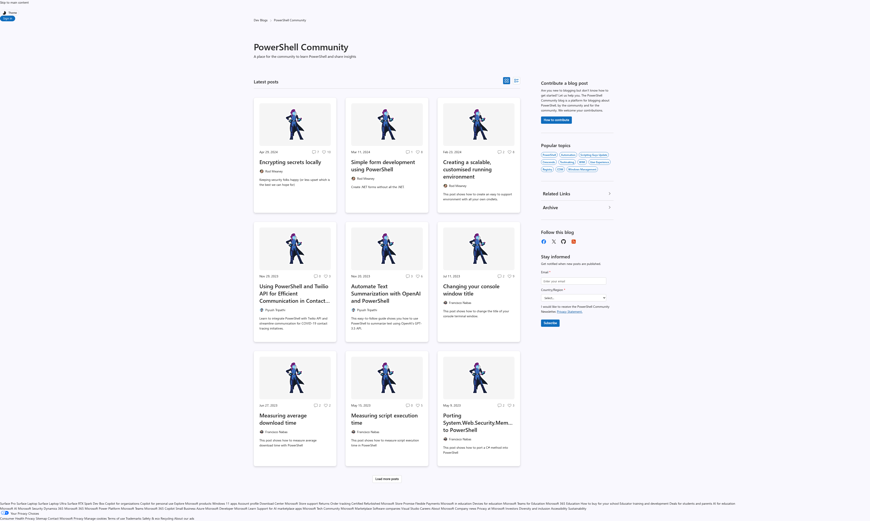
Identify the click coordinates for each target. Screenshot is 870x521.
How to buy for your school (600, 503)
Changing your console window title (471, 289)
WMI (582, 162)
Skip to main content (14, 2)
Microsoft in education (456, 503)
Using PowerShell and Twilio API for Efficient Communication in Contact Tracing (293, 293)
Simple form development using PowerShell (383, 165)
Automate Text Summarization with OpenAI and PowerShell (386, 293)
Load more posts (387, 479)
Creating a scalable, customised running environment (467, 169)
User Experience (599, 162)
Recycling (167, 518)
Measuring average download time (283, 419)
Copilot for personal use (156, 503)
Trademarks (133, 518)
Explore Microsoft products (192, 503)
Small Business (186, 508)
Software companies (386, 508)
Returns (324, 503)
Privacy (79, 518)
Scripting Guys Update (593, 155)
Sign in (7, 18)
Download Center (272, 503)
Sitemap (41, 518)
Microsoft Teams (132, 508)
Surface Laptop (27, 503)
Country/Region (553, 290)
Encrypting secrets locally (290, 161)
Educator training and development (644, 503)
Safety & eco (151, 518)
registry (547, 169)
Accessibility (559, 508)
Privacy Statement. (569, 311)
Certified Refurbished (365, 503)
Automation (568, 155)
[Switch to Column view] (516, 80)
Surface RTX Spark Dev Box (85, 503)
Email (546, 272)
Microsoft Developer (219, 508)
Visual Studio (410, 508)
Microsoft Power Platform (102, 508)
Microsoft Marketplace (356, 508)
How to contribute (556, 120)
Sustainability (577, 508)
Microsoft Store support (301, 503)
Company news (465, 508)
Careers (425, 508)
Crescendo (549, 162)
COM (560, 169)
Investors (511, 508)
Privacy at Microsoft (491, 508)
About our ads (184, 518)
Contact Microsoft (60, 518)
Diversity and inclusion (534, 508)
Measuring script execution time (384, 419)
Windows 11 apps (224, 503)
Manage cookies (95, 518)
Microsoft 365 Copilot (159, 508)
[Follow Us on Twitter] (553, 241)
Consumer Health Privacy (17, 518)
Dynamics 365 (53, 508)
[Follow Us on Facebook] (543, 241)
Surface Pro (8, 503)
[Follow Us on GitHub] (563, 241)
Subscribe (550, 323)
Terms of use (116, 518)
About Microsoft (442, 508)
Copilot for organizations (122, 503)
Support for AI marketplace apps (279, 508)
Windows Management (582, 169)
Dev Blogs (261, 20)
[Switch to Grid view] (506, 80)
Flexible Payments (427, 503)
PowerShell (549, 155)
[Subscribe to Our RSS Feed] (573, 241)
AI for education (724, 503)
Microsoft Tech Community (321, 508)
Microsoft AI (8, 508)
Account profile (248, 503)
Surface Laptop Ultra (52, 503)
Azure (200, 508)
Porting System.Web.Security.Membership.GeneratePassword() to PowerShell (479, 422)
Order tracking (340, 503)
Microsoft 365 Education (563, 503)
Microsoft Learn (245, 508)
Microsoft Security (30, 508)
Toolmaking (567, 162)
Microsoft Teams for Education (524, 503)
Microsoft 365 (74, 508)
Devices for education (487, 503)
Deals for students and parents (690, 503)
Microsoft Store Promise (397, 503)
